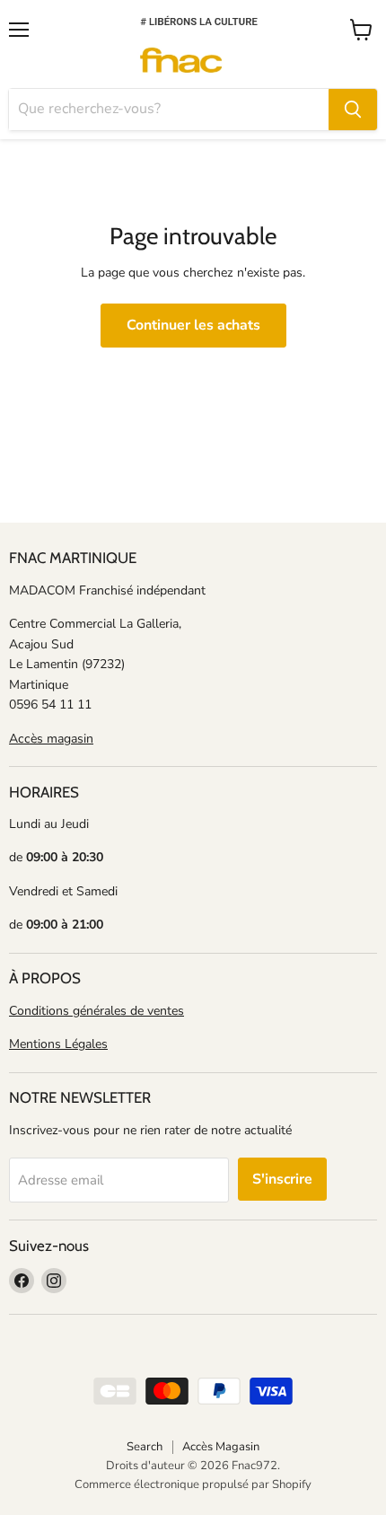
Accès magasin (51, 738)
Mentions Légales (58, 1044)
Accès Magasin (220, 1447)
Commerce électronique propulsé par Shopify (193, 1484)
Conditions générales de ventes (96, 1010)
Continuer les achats (193, 325)
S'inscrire (282, 1179)
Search (144, 1447)
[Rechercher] (353, 109)
